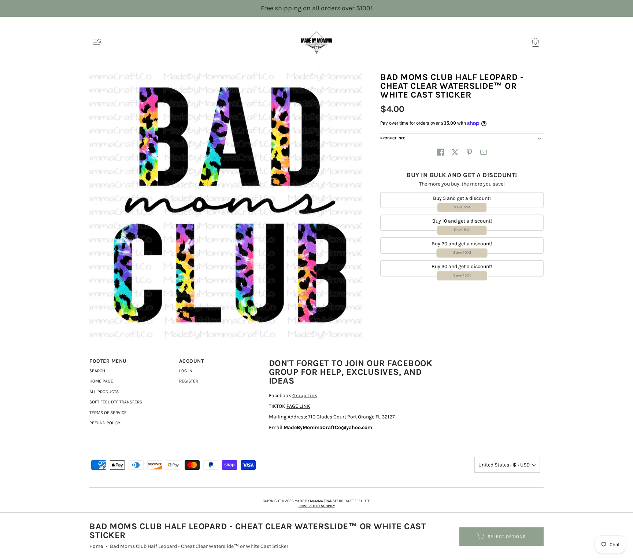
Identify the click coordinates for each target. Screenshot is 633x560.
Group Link (304, 395)
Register (188, 381)
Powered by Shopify (317, 506)
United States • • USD (504, 465)
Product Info (393, 138)
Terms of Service (108, 412)
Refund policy (105, 422)
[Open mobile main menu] (97, 42)
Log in (185, 370)
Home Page (101, 381)
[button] (440, 152)
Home (96, 546)
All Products (104, 391)
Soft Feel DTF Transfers (115, 402)
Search (97, 370)
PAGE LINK (298, 406)
